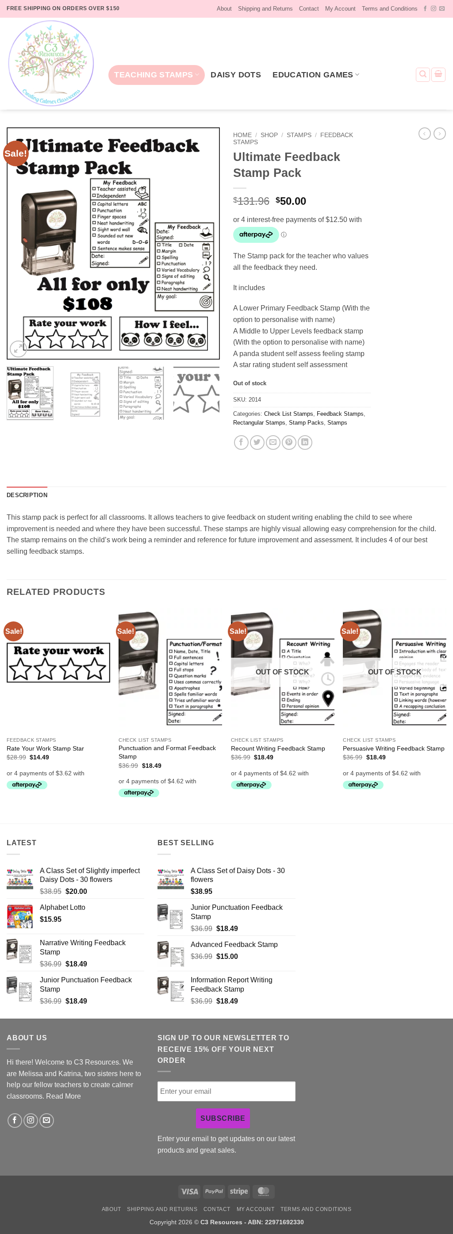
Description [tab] (27, 495)
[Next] (204, 243)
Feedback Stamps (340, 413)
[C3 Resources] (51, 63)
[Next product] (424, 133)
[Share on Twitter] (257, 442)
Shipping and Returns (265, 8)
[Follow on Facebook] (425, 9)
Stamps (299, 135)
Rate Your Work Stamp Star (45, 748)
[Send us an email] (442, 9)
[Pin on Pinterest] (289, 442)
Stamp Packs (306, 422)
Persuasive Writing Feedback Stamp (394, 748)
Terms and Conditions (390, 8)
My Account (340, 8)
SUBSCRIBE (222, 1118)
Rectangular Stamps (259, 422)
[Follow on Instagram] (433, 9)
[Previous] (22, 243)
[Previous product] (440, 133)
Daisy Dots (236, 74)
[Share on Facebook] (241, 442)
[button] (423, 75)
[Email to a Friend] (273, 442)
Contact (309, 8)
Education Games (313, 74)
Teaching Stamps (153, 74)
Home (242, 135)
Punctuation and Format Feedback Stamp (167, 752)
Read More (63, 1096)
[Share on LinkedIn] (305, 442)
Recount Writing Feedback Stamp (278, 748)
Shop (269, 135)
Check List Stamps (288, 413)
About (224, 8)
